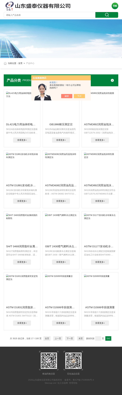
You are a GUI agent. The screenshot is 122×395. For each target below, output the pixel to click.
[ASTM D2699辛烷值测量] (100, 289)
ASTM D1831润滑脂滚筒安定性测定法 (22, 307)
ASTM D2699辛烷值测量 (100, 307)
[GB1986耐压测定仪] (61, 106)
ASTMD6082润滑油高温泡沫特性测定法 (61, 185)
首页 (20, 63)
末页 (81, 338)
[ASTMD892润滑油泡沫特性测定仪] (100, 167)
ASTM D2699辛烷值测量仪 (61, 307)
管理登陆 (73, 383)
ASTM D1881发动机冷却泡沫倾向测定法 (22, 185)
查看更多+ (22, 140)
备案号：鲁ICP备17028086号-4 (79, 380)
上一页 (58, 338)
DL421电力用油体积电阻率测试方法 (22, 124)
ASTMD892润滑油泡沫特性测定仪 (100, 185)
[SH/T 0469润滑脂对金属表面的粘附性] (22, 228)
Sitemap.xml (50, 383)
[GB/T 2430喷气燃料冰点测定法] (61, 228)
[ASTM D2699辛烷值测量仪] (61, 289)
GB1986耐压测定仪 (61, 124)
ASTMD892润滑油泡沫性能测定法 (100, 124)
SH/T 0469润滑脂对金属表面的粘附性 (22, 246)
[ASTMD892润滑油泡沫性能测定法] (100, 106)
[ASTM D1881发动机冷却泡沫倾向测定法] (22, 167)
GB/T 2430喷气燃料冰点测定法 (61, 246)
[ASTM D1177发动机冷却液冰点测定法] (100, 228)
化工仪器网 (62, 383)
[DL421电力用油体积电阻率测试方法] (22, 106)
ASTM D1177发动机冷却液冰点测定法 (100, 246)
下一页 (70, 338)
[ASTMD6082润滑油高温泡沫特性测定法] (61, 167)
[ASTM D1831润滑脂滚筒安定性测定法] (22, 289)
